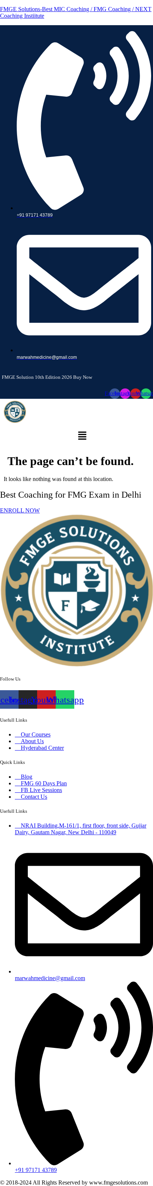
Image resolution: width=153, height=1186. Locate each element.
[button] (82, 436)
